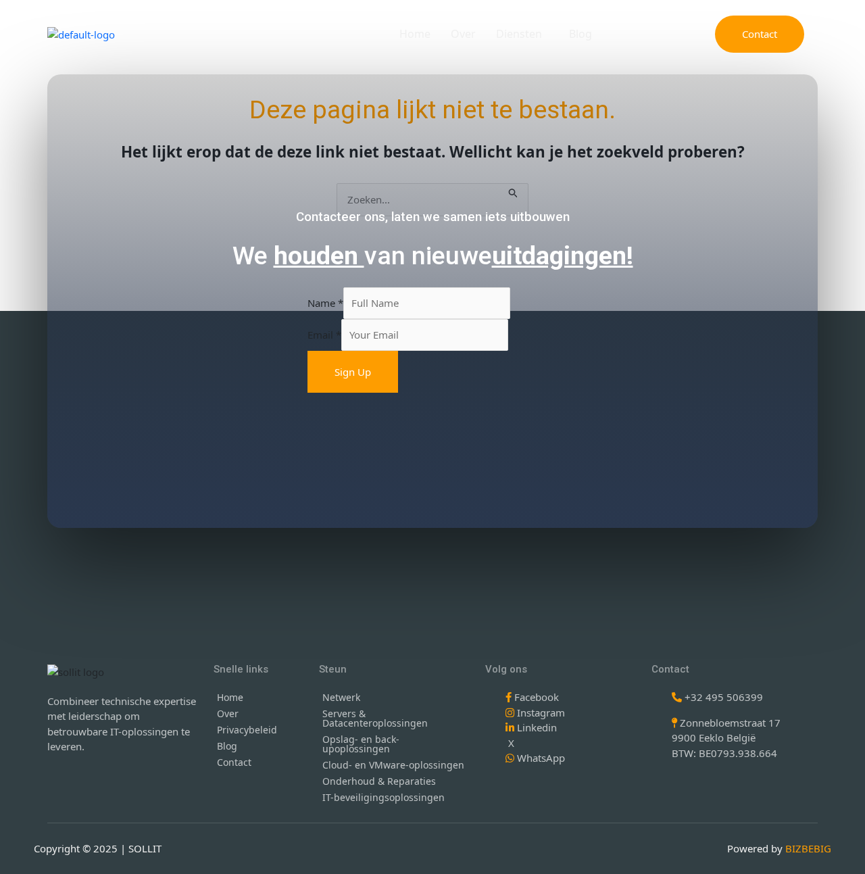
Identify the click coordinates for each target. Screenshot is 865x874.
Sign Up (353, 372)
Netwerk (341, 697)
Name (325, 303)
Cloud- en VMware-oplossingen (393, 764)
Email (324, 334)
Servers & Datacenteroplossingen (375, 718)
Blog (580, 33)
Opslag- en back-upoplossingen (360, 744)
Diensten (519, 33)
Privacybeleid (247, 729)
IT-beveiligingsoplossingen (383, 797)
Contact (234, 762)
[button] (522, 33)
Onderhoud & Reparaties (379, 781)
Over (463, 33)
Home (414, 33)
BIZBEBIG (808, 848)
